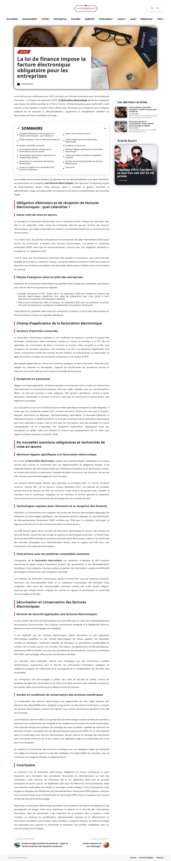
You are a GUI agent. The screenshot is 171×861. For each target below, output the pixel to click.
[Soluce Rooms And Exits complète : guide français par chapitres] (121, 112)
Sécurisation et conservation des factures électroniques (36, 162)
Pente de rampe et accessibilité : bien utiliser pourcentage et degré (141, 123)
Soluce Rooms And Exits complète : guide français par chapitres (143, 109)
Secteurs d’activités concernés (31, 145)
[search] (152, 8)
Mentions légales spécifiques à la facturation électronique (84, 150)
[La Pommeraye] (85, 8)
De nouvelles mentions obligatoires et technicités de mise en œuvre (35, 150)
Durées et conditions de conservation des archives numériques (36, 168)
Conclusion (70, 167)
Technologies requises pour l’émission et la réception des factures (37, 156)
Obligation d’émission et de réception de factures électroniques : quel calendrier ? (36, 134)
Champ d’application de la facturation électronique (81, 140)
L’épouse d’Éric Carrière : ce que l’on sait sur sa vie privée (135, 172)
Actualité (24, 52)
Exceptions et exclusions (75, 145)
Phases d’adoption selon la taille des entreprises (39, 139)
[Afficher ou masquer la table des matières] (74, 128)
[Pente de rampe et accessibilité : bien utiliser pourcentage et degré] (121, 126)
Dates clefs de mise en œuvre (77, 133)
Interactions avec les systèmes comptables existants (83, 156)
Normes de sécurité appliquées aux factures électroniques (84, 162)
